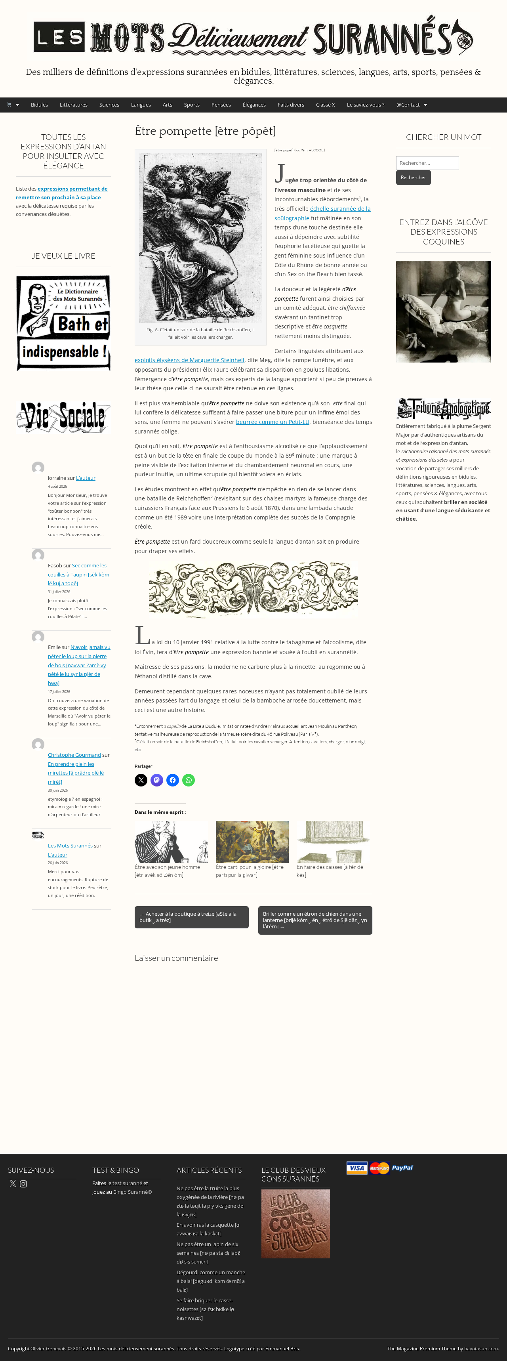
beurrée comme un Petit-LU (272, 422)
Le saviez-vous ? (366, 104)
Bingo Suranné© (132, 1191)
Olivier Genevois (48, 1348)
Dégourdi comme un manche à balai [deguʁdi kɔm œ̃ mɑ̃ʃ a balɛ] (211, 1281)
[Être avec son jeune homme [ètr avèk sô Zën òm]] (171, 842)
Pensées (221, 104)
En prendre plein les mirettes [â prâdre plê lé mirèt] (76, 773)
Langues (141, 104)
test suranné (127, 1183)
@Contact (408, 104)
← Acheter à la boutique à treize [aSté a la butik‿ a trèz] (187, 917)
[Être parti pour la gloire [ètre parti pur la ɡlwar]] (252, 842)
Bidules (39, 104)
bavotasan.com (481, 1348)
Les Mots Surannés (70, 845)
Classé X (325, 104)
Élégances (254, 104)
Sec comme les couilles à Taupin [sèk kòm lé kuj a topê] (78, 574)
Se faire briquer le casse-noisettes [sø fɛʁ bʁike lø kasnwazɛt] (205, 1309)
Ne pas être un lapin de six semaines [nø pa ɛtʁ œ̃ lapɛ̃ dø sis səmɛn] (208, 1253)
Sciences (109, 104)
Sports (192, 104)
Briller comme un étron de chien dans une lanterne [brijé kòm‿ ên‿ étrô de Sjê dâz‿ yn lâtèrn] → (315, 920)
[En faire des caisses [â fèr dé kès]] (333, 842)
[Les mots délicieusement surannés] (253, 32)
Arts (167, 104)
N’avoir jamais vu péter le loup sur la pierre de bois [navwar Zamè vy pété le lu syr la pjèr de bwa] (79, 665)
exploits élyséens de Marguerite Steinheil (189, 360)
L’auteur (85, 478)
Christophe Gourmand (74, 755)
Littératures (74, 104)
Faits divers (291, 104)
